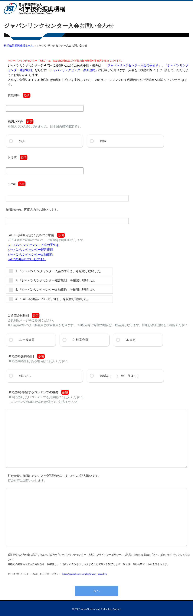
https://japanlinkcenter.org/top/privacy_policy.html (84, 574)
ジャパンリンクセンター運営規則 (30, 249)
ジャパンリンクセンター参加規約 (30, 254)
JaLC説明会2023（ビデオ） (27, 259)
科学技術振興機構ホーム (19, 45)
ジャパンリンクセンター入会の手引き (33, 245)
